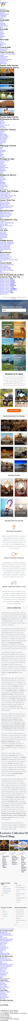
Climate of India (19, 914)
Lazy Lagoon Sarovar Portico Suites (9, 259)
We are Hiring (3, 986)
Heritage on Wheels (5, 203)
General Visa (19, 885)
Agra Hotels (3, 232)
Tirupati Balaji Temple (7, 726)
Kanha (23, 797)
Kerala (1, 21)
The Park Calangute (5, 254)
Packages (2, 157)
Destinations (3, 9)
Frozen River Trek (4, 198)
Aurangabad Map (7, 890)
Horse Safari (3, 139)
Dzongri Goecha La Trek (6, 225)
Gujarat (2, 42)
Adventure (2, 178)
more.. (2, 895)
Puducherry (3, 62)
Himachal (2, 166)
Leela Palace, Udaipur (5, 269)
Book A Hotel (3, 943)
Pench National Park (5, 248)
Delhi (4, 909)
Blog (1, 951)
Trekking (2, 131)
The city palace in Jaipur (11, 690)
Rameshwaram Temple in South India (14, 728)
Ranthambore (10, 797)
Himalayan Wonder (5, 216)
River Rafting (3, 138)
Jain (1, 153)
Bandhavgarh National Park (7, 243)
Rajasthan (2, 12)
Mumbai (5, 912)
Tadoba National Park (5, 249)
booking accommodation (15, 642)
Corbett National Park (5, 245)
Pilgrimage (2, 182)
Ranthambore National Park (7, 242)
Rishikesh (15, 720)
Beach (1, 181)
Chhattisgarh (3, 50)
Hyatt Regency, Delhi (5, 267)
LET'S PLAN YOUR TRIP (7, 929)
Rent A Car (3, 944)
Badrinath (4, 720)
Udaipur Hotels (4, 234)
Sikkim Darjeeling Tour (6, 197)
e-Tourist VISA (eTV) (20, 887)
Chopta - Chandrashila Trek (7, 222)
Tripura (2, 35)
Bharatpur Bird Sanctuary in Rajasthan (11, 813)
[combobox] (14, 310)
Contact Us (3, 950)
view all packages (14, 410)
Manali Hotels (3, 236)
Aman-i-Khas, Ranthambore (7, 264)
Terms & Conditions (5, 981)
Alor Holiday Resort (5, 258)
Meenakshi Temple (20, 724)
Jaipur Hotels (3, 233)
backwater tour (13, 755)
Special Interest (3, 189)
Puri (18, 722)
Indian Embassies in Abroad (20, 895)
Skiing (1, 132)
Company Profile (4, 947)
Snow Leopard (3, 224)
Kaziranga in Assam (13, 801)
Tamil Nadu (3, 24)
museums (16, 686)
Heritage (2, 126)
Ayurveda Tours (4, 186)
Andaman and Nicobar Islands (7, 54)
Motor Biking (3, 134)
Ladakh (2, 55)
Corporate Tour (4, 942)
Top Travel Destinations (6, 940)
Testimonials (3, 949)
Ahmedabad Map (7, 888)
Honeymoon (3, 128)
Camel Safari (3, 141)
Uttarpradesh (3, 17)
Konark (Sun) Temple (19, 726)
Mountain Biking (4, 137)
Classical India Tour (5, 194)
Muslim (2, 154)
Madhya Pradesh (4, 49)
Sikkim (2, 30)
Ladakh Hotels (3, 237)
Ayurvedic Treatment (17, 773)
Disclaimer (2, 983)
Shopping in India (20, 912)
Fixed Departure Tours (5, 933)
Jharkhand (2, 36)
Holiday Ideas (3, 63)
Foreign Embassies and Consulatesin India (21, 900)
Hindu (1, 147)
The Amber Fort (21, 700)
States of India (3, 937)
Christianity (3, 150)
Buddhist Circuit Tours (5, 215)
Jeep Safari (2, 142)
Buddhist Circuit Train (5, 207)
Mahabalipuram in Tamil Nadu (14, 745)
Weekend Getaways (5, 273)
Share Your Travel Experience (4, 988)
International (4, 294)
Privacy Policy (3, 984)
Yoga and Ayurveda (5, 125)
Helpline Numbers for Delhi (21, 921)
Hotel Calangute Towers (6, 257)
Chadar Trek (3, 221)
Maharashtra (3, 44)
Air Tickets (2, 946)
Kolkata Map (5, 893)
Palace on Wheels (4, 201)
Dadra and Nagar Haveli (6, 59)
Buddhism (2, 151)
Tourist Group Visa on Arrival (21, 890)
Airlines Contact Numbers (19, 917)
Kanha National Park (5, 246)
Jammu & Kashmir (4, 160)
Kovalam (10, 763)
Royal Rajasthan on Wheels (7, 206)
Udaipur (22, 690)
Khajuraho (5, 914)
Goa (1, 41)
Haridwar (9, 720)
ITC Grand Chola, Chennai (6, 270)
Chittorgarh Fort (13, 698)
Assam (1, 32)
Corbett (17, 797)
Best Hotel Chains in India (6, 939)
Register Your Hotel (5, 953)
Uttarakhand (3, 15)
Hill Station (3, 122)
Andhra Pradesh (4, 26)
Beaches (2, 123)
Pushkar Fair (12, 706)
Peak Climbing (3, 135)
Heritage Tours (3, 185)
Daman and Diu (4, 61)
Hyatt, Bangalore (4, 266)
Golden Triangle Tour (5, 192)
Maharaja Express (4, 204)
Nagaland (2, 33)
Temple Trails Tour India (6, 213)
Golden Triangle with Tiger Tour (8, 195)
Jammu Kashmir (4, 56)
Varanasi (21, 720)
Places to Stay (3, 228)
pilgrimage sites (12, 672)
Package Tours (3, 932)
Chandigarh (3, 58)
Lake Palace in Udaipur (7, 694)
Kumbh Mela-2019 (4, 954)
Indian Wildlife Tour (5, 212)
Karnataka (2, 23)
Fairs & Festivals (19, 909)
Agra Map (5, 886)
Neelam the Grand (4, 255)
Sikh (1, 148)
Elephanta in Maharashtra (8, 741)
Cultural (2, 188)
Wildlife (2, 121)
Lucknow (5, 916)
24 (7, 2)
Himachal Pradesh (4, 14)
